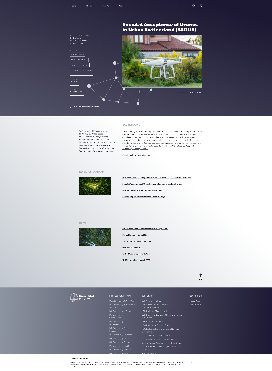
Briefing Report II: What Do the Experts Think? (142, 190)
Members (123, 6)
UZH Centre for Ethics (151, 301)
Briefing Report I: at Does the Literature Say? (143, 196)
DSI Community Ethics (119, 338)
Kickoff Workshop (130, 254)
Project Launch (129, 235)
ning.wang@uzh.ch (77, 91)
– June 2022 (141, 235)
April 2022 (144, 254)
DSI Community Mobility (119, 353)
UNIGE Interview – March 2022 (136, 260)
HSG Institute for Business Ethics (156, 325)
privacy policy (152, 362)
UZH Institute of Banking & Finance (157, 311)
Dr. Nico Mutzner (76, 43)
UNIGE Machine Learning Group (156, 335)
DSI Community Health (119, 346)
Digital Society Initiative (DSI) (121, 301)
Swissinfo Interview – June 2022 (136, 241)
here (149, 155)
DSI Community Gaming (119, 342)
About (88, 6)
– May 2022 (137, 247)
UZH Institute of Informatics (154, 321)
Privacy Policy (195, 301)
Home (73, 6)
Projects (105, 6)
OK (191, 362)
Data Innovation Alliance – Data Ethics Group (161, 343)
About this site (195, 304)
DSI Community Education (120, 335)
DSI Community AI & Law (120, 311)
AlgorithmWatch (149, 353)
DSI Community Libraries (120, 349)
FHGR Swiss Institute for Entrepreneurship (160, 339)
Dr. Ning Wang (75, 38)
